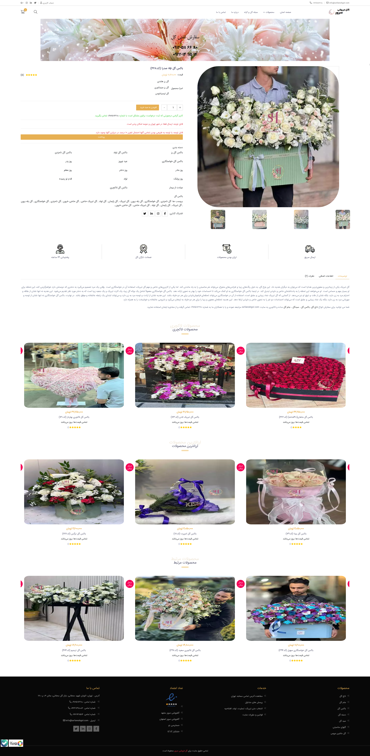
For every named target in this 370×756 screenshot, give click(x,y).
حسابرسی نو (173, 725)
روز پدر (69, 161)
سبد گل (342, 721)
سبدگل (296, 307)
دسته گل (342, 715)
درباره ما (234, 12)
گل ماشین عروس (338, 733)
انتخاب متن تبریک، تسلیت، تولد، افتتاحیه (243, 708)
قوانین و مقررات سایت (253, 715)
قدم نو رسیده (65, 179)
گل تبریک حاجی (89, 201)
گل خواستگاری (152, 201)
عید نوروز (123, 161)
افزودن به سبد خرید (148, 107)
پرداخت (101, 137)
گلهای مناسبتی (339, 727)
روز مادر (179, 170)
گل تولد (102, 201)
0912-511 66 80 (185, 47)
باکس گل (178, 196)
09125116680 (113, 115)
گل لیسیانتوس (162, 93)
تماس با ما (221, 12)
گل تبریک (124, 201)
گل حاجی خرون (71, 201)
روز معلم (68, 170)
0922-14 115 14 (185, 54)
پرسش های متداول (254, 702)
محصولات (270, 12)
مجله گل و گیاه (251, 12)
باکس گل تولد (120, 152)
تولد (125, 179)
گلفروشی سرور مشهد (170, 713)
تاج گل (314, 307)
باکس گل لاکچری (118, 188)
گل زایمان (113, 201)
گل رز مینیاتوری (162, 87)
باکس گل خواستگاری (172, 161)
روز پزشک (178, 179)
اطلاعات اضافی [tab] (326, 276)
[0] (23, 12)
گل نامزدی (166, 201)
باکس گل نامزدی (63, 152)
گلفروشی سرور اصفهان (169, 719)
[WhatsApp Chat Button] (15, 746)
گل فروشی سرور (180, 751)
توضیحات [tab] (342, 276)
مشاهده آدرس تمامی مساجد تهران (247, 696)
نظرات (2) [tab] (309, 276)
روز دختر (123, 170)
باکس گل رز (177, 152)
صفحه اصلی (285, 12)
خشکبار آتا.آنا (173, 731)
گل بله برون (137, 201)
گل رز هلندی (163, 81)
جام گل (287, 307)
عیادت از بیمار (176, 188)
